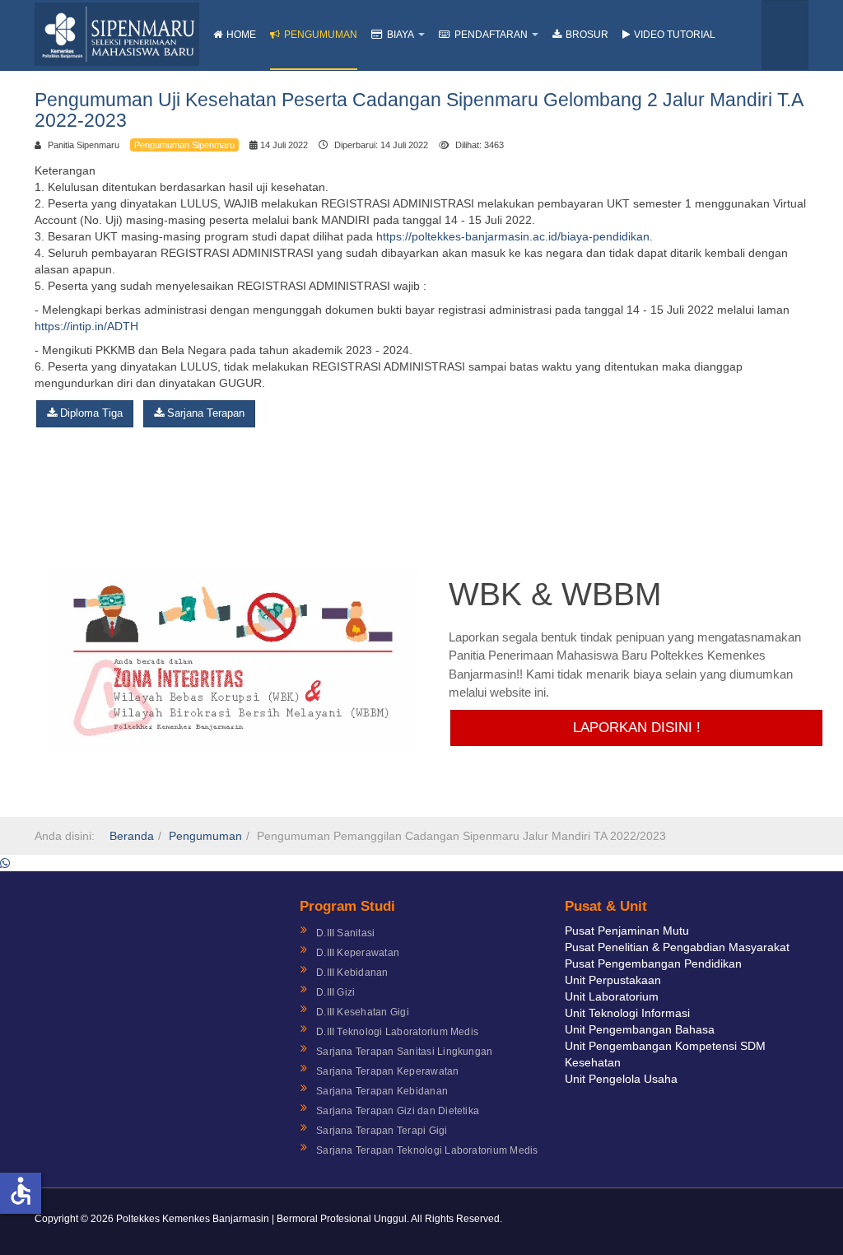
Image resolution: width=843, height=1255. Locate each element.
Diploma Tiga (90, 413)
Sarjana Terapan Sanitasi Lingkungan (404, 1051)
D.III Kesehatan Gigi (362, 1012)
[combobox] (785, 35)
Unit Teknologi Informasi (627, 1012)
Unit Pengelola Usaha (621, 1078)
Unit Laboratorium (612, 996)
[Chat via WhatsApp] (5, 863)
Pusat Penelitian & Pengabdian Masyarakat (677, 947)
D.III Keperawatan (357, 953)
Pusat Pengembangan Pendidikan (653, 963)
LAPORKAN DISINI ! (637, 727)
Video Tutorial (674, 34)
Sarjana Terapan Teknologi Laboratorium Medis (427, 1150)
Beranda (131, 835)
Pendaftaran (491, 34)
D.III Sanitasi (345, 933)
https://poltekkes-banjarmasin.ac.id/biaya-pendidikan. (514, 236)
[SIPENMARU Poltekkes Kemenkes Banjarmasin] (117, 34)
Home (241, 34)
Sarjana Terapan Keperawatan (387, 1071)
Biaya (400, 34)
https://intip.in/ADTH (86, 326)
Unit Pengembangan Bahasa (640, 1029)
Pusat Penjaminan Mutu (627, 930)
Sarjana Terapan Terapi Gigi (381, 1130)
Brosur (587, 34)
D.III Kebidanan (352, 972)
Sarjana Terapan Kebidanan (382, 1091)
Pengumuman (320, 34)
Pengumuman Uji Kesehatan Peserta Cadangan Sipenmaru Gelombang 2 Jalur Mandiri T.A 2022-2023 (419, 110)
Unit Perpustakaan (613, 980)
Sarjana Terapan (204, 413)
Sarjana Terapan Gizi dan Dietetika (397, 1111)
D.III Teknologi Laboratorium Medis (397, 1032)
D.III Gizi (335, 992)
